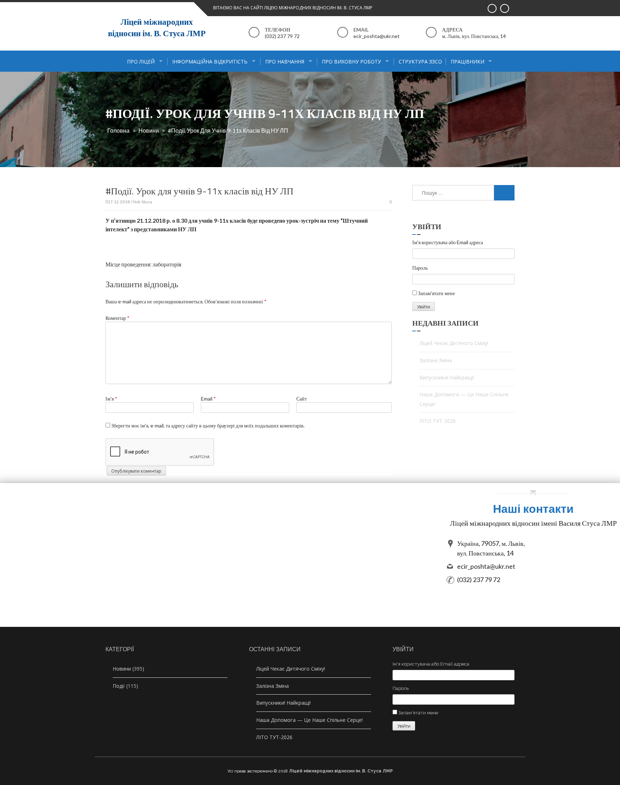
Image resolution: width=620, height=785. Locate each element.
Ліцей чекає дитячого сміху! (453, 343)
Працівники (467, 61)
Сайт (301, 399)
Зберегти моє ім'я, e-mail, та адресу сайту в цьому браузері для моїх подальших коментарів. (208, 425)
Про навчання (284, 61)
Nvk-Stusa (142, 201)
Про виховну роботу (351, 61)
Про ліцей (141, 61)
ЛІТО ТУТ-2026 (437, 420)
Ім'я (111, 399)
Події (119, 685)
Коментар (117, 318)
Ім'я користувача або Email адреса (447, 242)
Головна (118, 130)
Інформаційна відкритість (210, 61)
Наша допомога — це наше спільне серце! (464, 399)
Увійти (423, 307)
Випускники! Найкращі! (446, 377)
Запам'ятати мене (436, 293)
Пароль (420, 268)
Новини (148, 130)
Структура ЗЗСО (420, 61)
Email (208, 399)
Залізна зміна (435, 360)
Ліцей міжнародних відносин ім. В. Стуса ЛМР (157, 27)
